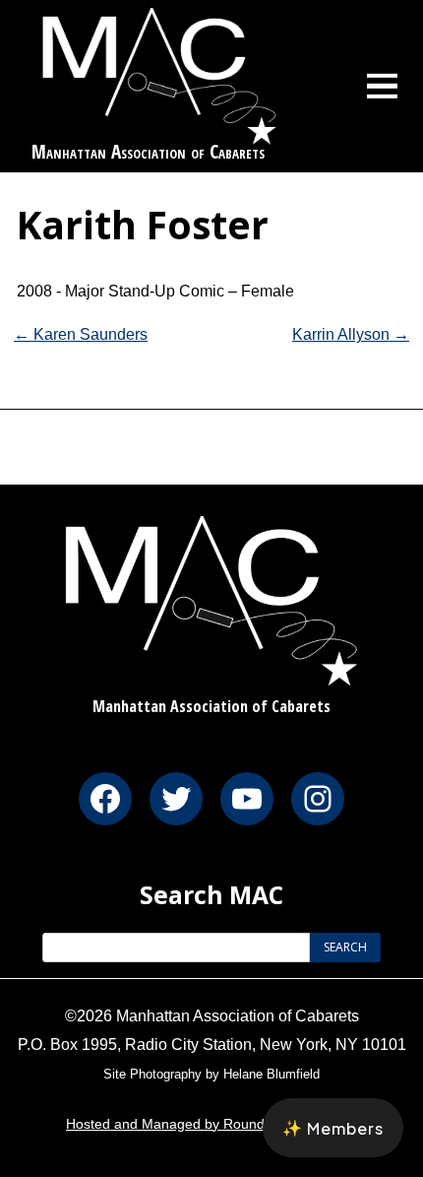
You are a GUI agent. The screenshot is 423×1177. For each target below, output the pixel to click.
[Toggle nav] (382, 85)
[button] (333, 1127)
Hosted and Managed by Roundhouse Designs (211, 1124)
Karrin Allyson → (350, 334)
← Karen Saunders (81, 334)
